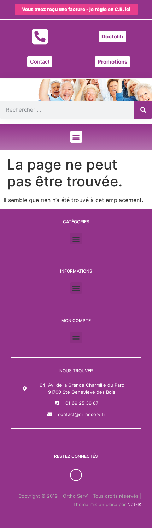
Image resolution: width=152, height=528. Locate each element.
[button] (76, 137)
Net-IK (134, 504)
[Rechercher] (143, 110)
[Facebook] (76, 475)
